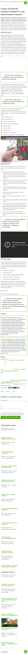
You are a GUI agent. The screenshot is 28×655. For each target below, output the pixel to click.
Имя (2, 408)
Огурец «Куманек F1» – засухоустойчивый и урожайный (8, 537)
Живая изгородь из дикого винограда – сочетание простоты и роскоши (9, 644)
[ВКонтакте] (9, 388)
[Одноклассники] (11, 388)
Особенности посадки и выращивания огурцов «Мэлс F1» (8, 438)
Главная (2, 391)
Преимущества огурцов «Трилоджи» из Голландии (7, 552)
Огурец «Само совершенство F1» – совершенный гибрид (9, 466)
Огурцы (13, 391)
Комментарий (4, 400)
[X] (15, 388)
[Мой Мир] (13, 388)
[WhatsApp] (19, 388)
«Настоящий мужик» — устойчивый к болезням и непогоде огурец (9, 566)
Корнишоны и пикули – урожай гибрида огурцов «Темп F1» (8, 480)
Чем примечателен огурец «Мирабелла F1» (7, 452)
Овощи (8, 391)
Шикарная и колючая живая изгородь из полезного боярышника (9, 614)
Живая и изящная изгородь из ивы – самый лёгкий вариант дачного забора (9, 600)
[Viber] (17, 388)
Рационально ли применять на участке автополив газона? (8, 585)
